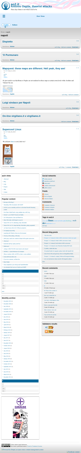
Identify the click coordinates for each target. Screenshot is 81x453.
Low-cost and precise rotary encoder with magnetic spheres (58, 259)
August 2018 (7, 314)
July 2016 (6, 351)
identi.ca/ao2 (47, 183)
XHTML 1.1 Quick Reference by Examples (14, 251)
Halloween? (6, 246)
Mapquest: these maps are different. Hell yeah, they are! (33, 68)
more (3, 291)
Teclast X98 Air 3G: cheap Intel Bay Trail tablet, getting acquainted (19, 225)
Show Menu (41, 16)
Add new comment (66, 47)
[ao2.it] (6, 6)
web (74, 220)
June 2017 (6, 340)
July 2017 (6, 337)
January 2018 (7, 332)
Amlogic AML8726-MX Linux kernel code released (16, 249)
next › (4, 285)
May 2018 (6, 322)
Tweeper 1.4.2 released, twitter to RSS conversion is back (57, 240)
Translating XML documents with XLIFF (13, 204)
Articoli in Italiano (48, 198)
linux (5, 136)
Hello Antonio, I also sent (50, 310)
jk (44, 285)
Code (5, 184)
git (71, 221)
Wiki (5, 189)
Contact (5, 192)
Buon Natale (6, 262)
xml (47, 221)
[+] (77, 41)
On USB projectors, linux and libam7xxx (13, 217)
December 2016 (7, 343)
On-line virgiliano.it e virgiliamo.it (21, 116)
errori (5, 74)
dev (44, 223)
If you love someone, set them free (12, 259)
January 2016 (7, 358)
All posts (46, 194)
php (64, 221)
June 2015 (6, 371)
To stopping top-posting (9, 230)
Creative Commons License (34, 446)
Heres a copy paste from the (50, 305)
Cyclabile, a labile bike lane (50, 248)
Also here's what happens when (51, 300)
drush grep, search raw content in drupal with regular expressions (19, 238)
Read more (75, 47)
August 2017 (7, 335)
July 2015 (6, 369)
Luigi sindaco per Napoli (16, 102)
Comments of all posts (49, 205)
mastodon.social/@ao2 (49, 181)
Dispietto (7, 41)
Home (3, 32)
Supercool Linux (11, 129)
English (6, 25)
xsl (54, 223)
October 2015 (7, 364)
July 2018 (6, 317)
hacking (68, 220)
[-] (77, 67)
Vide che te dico (48, 235)
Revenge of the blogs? (9, 202)
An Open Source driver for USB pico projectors (15, 228)
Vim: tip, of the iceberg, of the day (12, 235)
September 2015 (7, 366)
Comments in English (49, 207)
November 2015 (7, 361)
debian (43, 221)
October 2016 (7, 345)
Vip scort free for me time (50, 314)
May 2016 (6, 356)
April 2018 (6, 324)
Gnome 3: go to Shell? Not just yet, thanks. (14, 215)
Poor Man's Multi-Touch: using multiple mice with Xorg (17, 212)
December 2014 (7, 377)
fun (5, 76)
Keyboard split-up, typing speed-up (12, 243)
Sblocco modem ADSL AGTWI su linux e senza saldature (17, 254)
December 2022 (7, 301)
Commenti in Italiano (49, 209)
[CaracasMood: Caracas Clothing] (20, 437)
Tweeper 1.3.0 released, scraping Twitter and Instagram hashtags (59, 256)
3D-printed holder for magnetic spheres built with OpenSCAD (58, 251)
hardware (49, 223)
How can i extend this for (50, 295)
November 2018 (7, 311)
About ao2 (6, 179)
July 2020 (6, 306)
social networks (58, 221)
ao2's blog (57, 47)
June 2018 (6, 319)
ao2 (7, 71)
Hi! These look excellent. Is (50, 290)
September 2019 (7, 309)
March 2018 (6, 327)
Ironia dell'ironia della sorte (10, 256)
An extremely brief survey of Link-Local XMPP (15, 267)
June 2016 (6, 353)
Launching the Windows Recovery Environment (15, 233)
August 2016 (7, 348)
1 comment (68, 167)
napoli (5, 77)
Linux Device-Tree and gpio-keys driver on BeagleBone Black (58, 253)
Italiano (14, 25)
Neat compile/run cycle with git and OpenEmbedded (16, 264)
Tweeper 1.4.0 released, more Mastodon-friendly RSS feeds (58, 246)
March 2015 (6, 374)
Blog (5, 181)
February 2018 (7, 330)
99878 (45, 271)
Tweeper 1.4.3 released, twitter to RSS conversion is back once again (60, 238)
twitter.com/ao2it (48, 179)
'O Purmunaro (10, 55)
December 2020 (7, 303)
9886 (45, 276)
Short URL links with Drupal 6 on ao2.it (13, 220)
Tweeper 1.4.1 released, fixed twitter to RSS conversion (57, 243)
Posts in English (48, 196)
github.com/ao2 (47, 187)
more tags (44, 225)
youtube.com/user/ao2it (49, 185)
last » (4, 288)
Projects (5, 186)
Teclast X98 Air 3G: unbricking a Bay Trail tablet (15, 222)
